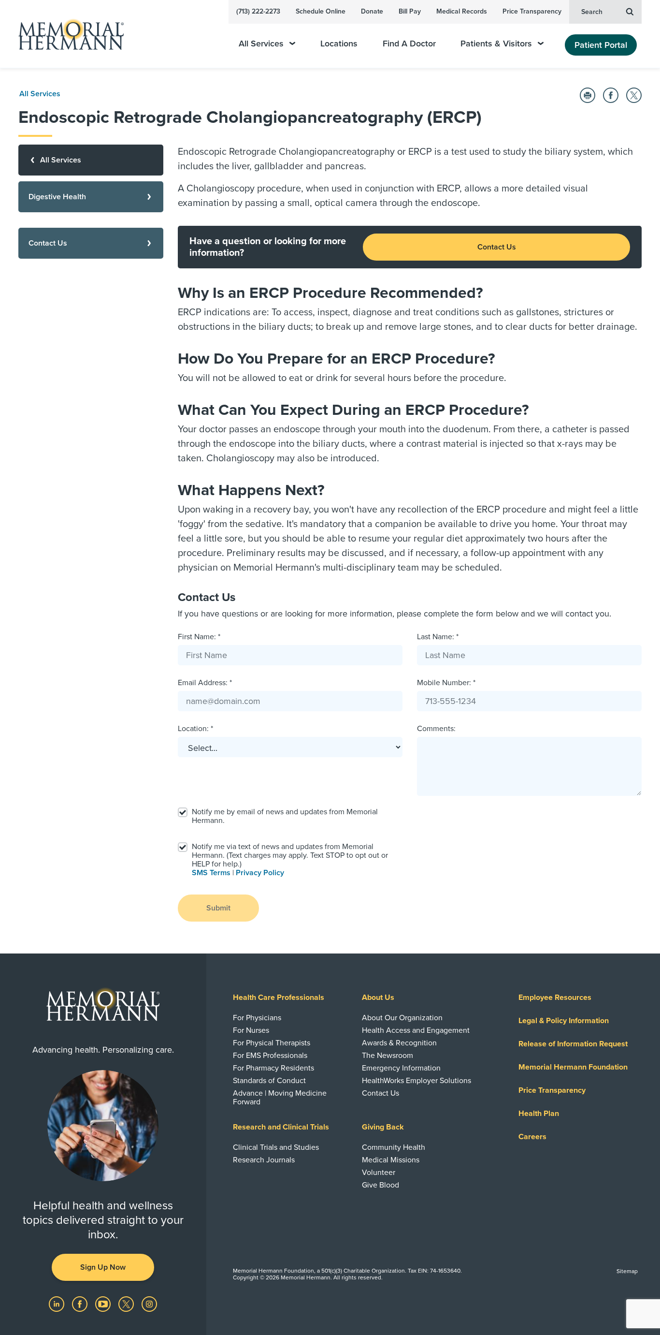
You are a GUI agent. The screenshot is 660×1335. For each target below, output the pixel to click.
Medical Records (461, 11)
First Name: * (199, 636)
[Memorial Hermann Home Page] (66, 34)
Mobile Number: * (446, 682)
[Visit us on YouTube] (104, 1303)
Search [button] (592, 12)
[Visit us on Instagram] (149, 1303)
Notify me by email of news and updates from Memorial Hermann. (285, 816)
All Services (261, 44)
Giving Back (383, 1127)
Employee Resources (554, 997)
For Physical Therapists (271, 1043)
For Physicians (257, 1017)
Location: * (195, 728)
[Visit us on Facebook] (80, 1303)
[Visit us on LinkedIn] (57, 1303)
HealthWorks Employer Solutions (416, 1080)
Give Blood (380, 1185)
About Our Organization (402, 1017)
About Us (378, 997)
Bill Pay (410, 11)
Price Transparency (531, 11)
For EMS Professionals (270, 1055)
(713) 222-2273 (258, 11)
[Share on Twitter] (634, 95)
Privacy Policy (260, 873)
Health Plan (538, 1113)
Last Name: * (438, 636)
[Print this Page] (587, 95)
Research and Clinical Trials (281, 1127)
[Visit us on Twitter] (127, 1303)
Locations (339, 44)
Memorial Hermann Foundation (573, 1067)
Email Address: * (205, 682)
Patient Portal (600, 45)
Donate (372, 11)
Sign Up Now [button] (103, 1267)
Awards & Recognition (399, 1043)
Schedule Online (320, 11)
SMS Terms (211, 873)
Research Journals (264, 1160)
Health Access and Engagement (416, 1030)
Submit (218, 908)
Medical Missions (390, 1160)
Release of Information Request (573, 1044)
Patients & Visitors (496, 44)
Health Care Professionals (278, 997)
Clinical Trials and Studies (276, 1147)
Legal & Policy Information (563, 1021)
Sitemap (627, 1271)
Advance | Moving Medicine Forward (280, 1097)
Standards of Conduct (269, 1080)
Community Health (393, 1147)
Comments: (436, 728)
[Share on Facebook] (610, 95)
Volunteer (378, 1172)
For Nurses (251, 1030)
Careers (532, 1137)
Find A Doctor (409, 44)
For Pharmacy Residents (273, 1068)
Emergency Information (401, 1068)
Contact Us (496, 247)
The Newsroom (387, 1055)
